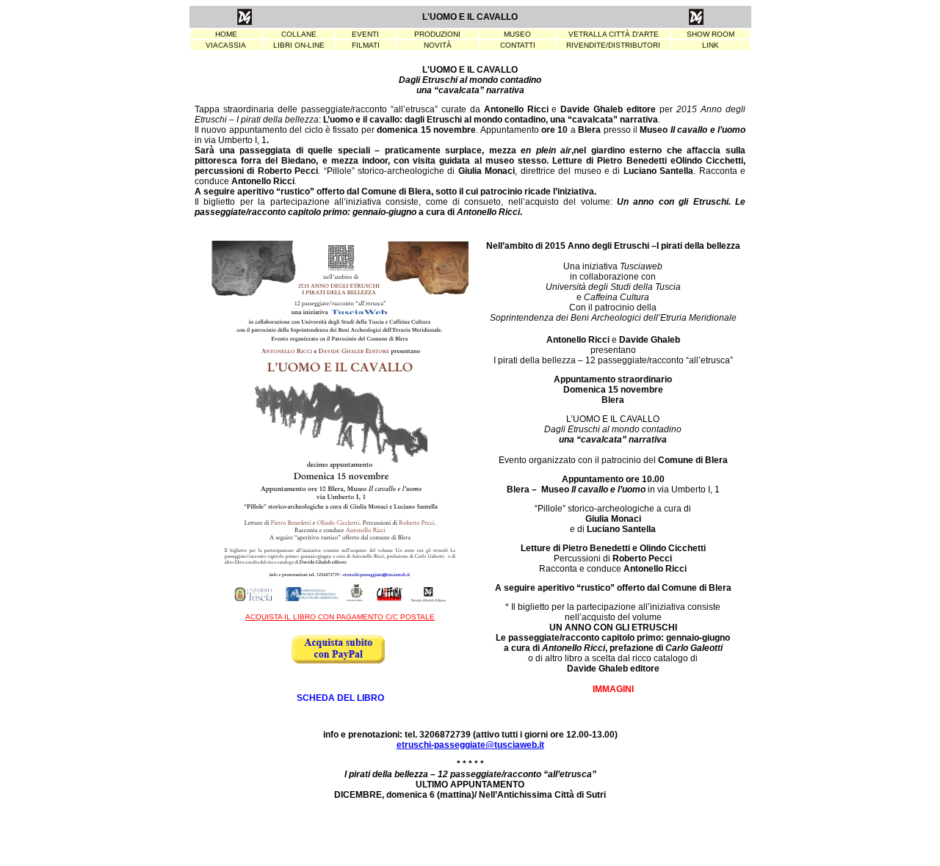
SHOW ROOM (710, 34)
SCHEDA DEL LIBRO (340, 698)
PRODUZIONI (437, 34)
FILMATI (366, 45)
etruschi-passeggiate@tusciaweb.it (470, 745)
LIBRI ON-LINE (299, 45)
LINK (710, 45)
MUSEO (517, 34)
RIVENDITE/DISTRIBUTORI (613, 45)
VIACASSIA (226, 45)
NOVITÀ (438, 45)
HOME (226, 34)
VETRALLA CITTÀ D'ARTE (613, 34)
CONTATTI (517, 45)
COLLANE (299, 34)
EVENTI (365, 34)
